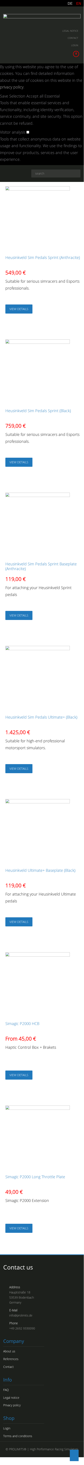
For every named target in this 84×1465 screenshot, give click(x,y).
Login (74, 45)
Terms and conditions (17, 1436)
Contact (73, 37)
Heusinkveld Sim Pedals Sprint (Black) (38, 410)
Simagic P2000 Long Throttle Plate (35, 1176)
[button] (13, 96)
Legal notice (70, 30)
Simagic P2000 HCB (22, 1023)
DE (70, 3)
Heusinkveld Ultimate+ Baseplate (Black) (40, 870)
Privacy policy (12, 1405)
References (10, 1359)
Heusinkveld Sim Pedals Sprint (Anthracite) (42, 257)
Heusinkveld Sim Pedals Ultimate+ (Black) (41, 717)
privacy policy (11, 87)
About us (9, 1351)
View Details (18, 309)
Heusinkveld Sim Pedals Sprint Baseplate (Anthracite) (41, 566)
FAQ (6, 1390)
